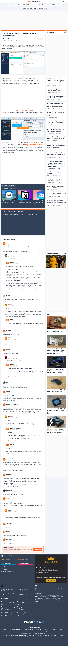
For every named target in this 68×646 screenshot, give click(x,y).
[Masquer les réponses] (3, 272)
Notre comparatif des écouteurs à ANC (24, 593)
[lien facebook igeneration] (37, 622)
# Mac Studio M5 (43, 4)
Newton (19, 110)
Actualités (50, 32)
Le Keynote (4, 569)
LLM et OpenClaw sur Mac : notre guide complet (35, 8)
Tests (48, 314)
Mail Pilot (32, 110)
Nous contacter (62, 630)
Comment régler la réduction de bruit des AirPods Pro (48, 598)
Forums (3, 566)
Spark (27, 110)
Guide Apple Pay (39, 593)
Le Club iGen (7, 559)
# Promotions (34, 4)
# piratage (59, 4)
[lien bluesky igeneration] (43, 622)
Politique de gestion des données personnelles (33, 630)
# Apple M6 (26, 4)
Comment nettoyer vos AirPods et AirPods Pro (47, 592)
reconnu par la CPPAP (23, 635)
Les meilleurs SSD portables (23, 590)
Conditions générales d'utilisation (15, 630)
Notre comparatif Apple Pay (9, 593)
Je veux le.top (4, 568)
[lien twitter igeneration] (40, 622)
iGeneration (7, 563)
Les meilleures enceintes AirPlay (9, 590)
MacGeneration (25, 559)
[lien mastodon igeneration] (34, 622)
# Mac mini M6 (9, 4)
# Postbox (4, 185)
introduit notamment (35, 142)
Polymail (4, 112)
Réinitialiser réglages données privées (34, 636)
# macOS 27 (52, 4)
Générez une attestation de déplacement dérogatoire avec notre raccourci (50, 600)
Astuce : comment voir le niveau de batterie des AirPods (49, 596)
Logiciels (40, 39)
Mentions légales (4, 630)
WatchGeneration (25, 563)
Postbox (24, 45)
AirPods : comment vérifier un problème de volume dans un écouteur (50, 589)
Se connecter (38, 549)
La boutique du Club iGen (7, 571)
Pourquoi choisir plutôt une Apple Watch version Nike (48, 595)
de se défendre (13, 78)
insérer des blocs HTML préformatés (33, 144)
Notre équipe (47, 630)
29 (18, 40)
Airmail (24, 110)
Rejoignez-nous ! (51, 580)
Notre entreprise (54, 630)
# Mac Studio (18, 4)
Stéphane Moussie (7, 38)
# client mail (12, 185)
